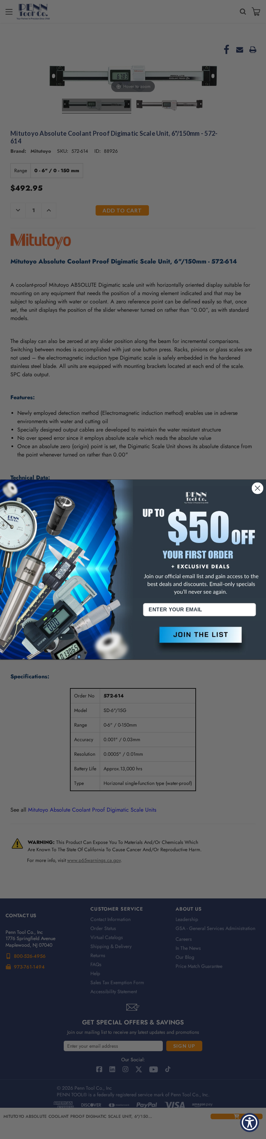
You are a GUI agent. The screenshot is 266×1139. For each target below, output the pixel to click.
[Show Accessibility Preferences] (249, 1122)
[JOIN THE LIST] (199, 640)
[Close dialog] (258, 488)
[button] (199, 640)
